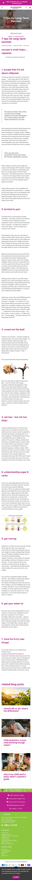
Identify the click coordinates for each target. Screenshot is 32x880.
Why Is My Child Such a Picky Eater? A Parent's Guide (15, 776)
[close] (30, 2)
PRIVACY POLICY (5, 842)
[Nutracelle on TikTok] (12, 825)
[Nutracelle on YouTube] (16, 825)
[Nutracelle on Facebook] (4, 825)
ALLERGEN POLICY (6, 834)
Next (20, 33)
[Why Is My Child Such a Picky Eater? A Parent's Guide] (16, 762)
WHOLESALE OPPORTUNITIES (9, 840)
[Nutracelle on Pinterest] (10, 825)
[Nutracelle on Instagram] (6, 825)
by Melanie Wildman (7, 45)
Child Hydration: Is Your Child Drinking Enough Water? (15, 742)
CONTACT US (4, 833)
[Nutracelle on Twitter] (14, 825)
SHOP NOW (4, 849)
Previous (13, 33)
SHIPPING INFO (5, 837)
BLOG (2, 854)
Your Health (19, 36)
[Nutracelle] (16, 7)
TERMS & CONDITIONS (7, 843)
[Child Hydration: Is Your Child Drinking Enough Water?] (16, 728)
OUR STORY (4, 852)
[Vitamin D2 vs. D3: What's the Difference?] (16, 696)
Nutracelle (11, 862)
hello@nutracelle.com (11, 820)
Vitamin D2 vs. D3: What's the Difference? (16, 709)
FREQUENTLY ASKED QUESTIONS (9, 836)
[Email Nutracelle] (2, 825)
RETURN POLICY (5, 839)
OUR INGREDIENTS (6, 851)
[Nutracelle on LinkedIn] (8, 825)
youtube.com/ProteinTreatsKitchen (12, 654)
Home (10, 36)
